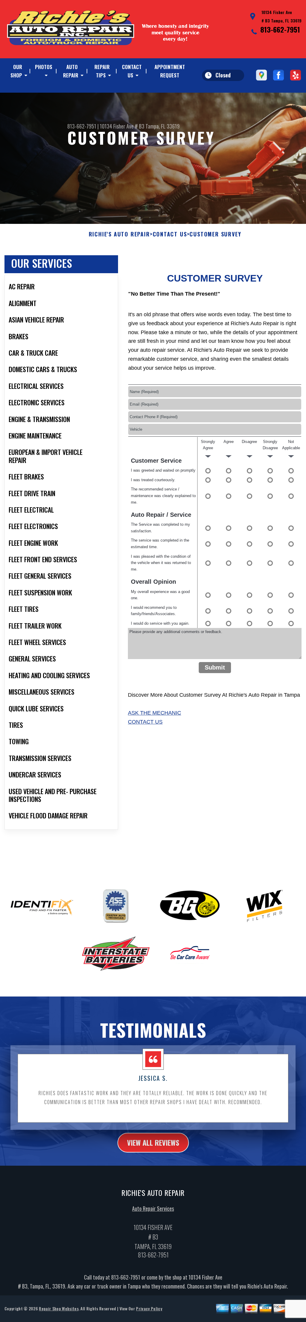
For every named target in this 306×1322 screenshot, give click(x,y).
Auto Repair (70, 71)
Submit (215, 667)
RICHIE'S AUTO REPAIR (119, 234)
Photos (43, 67)
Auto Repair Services (153, 1208)
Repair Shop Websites (58, 1308)
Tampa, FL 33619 (163, 126)
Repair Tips (102, 71)
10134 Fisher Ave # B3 (122, 126)
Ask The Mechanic (154, 713)
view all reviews (153, 1142)
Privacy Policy (149, 1308)
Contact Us (132, 71)
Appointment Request (169, 71)
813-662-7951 (280, 29)
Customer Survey (215, 234)
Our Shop (16, 71)
